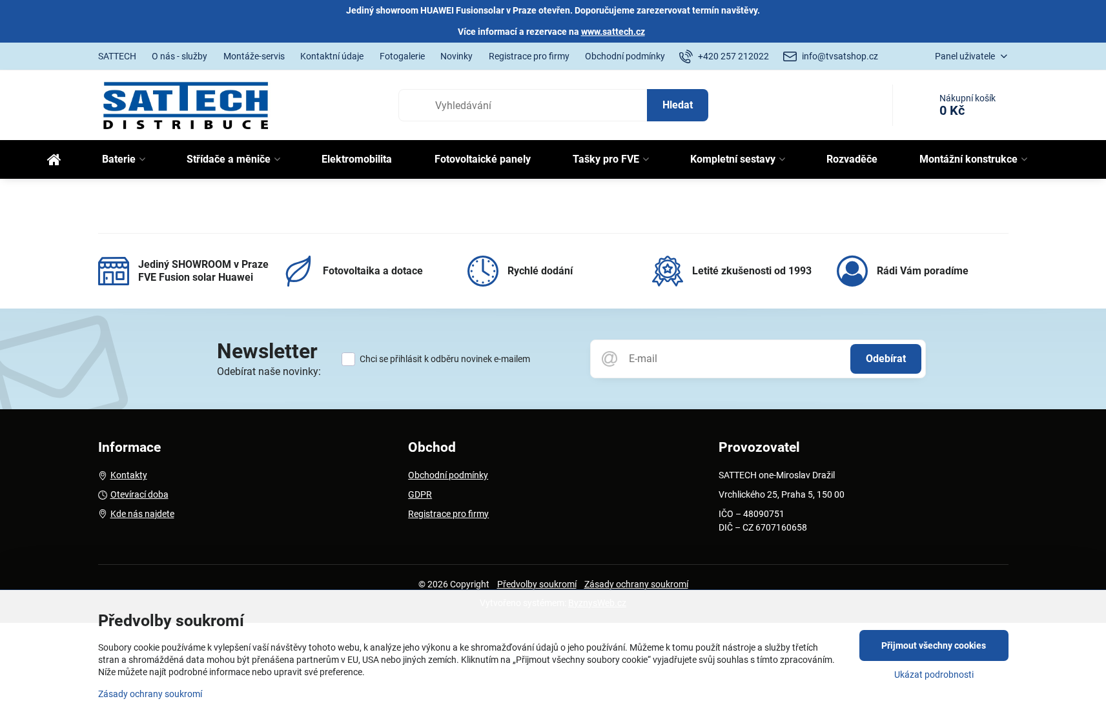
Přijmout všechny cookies (933, 645)
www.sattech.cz (613, 31)
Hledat (677, 105)
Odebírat (886, 358)
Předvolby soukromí (537, 584)
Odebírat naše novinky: (269, 371)
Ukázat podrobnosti (934, 674)
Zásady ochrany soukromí (636, 584)
